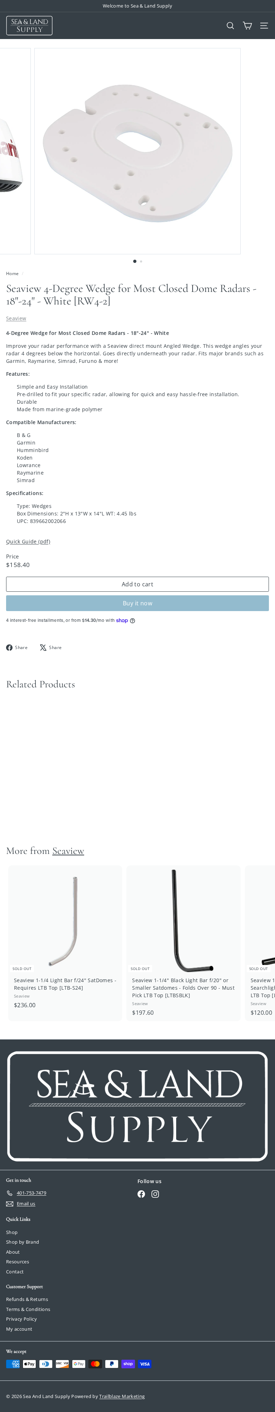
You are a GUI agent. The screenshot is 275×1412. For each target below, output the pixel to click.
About (13, 1252)
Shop (12, 1232)
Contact (15, 1271)
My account (19, 1329)
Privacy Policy (21, 1319)
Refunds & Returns (27, 1299)
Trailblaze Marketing (122, 1396)
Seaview (16, 318)
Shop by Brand (22, 1242)
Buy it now (137, 603)
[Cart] (247, 25)
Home (13, 273)
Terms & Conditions (28, 1309)
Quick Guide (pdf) (28, 541)
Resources (17, 1261)
